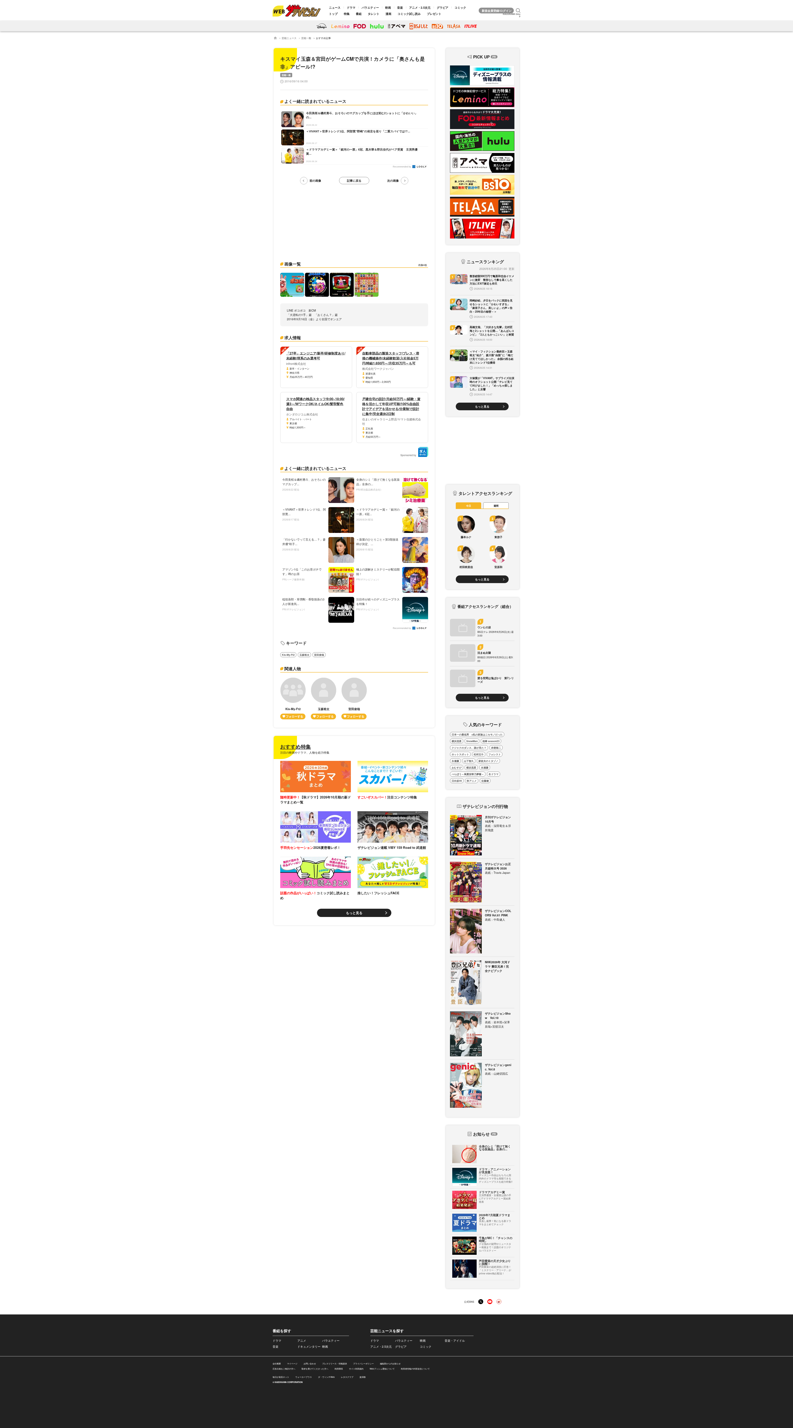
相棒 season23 (491, 741)
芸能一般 (306, 38)
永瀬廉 (455, 761)
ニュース (335, 7)
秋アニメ (472, 780)
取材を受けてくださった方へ (315, 1369)
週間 (496, 506)
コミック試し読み (409, 13)
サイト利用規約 (356, 1369)
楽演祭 (363, 1377)
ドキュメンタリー (309, 1346)
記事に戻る (354, 180)
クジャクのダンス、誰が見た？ (469, 747)
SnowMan (472, 741)
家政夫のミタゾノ (488, 761)
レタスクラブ (347, 1377)
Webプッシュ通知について (382, 1369)
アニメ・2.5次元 (420, 7)
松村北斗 (479, 754)
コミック (460, 7)
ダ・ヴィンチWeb (326, 1377)
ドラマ (351, 7)
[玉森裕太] (323, 698)
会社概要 (277, 1364)
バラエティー (370, 7)
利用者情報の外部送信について (415, 1369)
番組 (359, 13)
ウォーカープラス (303, 1377)
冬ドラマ (494, 774)
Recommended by (402, 166)
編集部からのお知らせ (390, 1364)
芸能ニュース (289, 38)
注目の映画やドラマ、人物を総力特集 (304, 752)
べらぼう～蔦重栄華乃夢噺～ (468, 774)
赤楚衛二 (496, 747)
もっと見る (354, 912)
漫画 (388, 13)
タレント (373, 13)
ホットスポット (460, 754)
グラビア (442, 7)
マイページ (292, 1364)
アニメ (301, 1340)
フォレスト (494, 754)
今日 (468, 506)
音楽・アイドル (455, 1340)
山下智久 (469, 761)
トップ (333, 13)
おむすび (457, 767)
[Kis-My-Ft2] (293, 698)
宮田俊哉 (319, 655)
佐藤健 (485, 780)
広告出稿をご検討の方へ (284, 1369)
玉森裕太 (304, 655)
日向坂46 (457, 780)
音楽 (400, 7)
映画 (388, 7)
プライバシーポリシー (363, 1364)
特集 (347, 13)
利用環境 (339, 1369)
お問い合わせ (310, 1364)
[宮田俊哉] (354, 698)
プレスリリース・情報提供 (334, 1364)
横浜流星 (457, 741)
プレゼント (434, 13)
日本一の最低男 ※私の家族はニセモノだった (477, 734)
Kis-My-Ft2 (288, 655)
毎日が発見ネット (281, 1377)
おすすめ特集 (295, 746)
